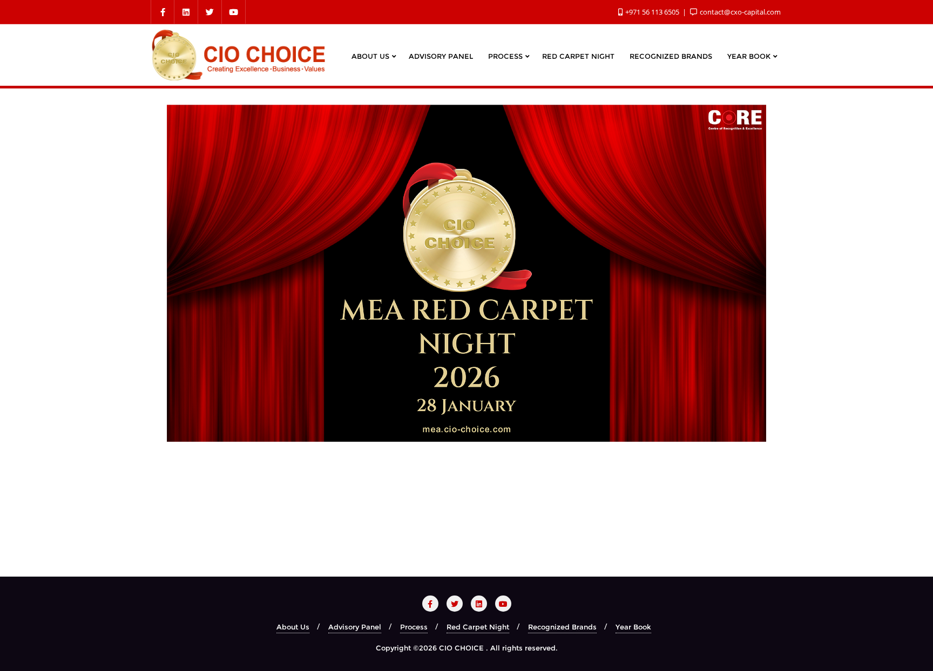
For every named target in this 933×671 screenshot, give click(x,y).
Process (414, 626)
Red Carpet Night (478, 626)
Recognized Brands (562, 626)
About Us (292, 626)
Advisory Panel (354, 626)
